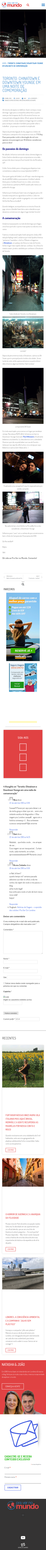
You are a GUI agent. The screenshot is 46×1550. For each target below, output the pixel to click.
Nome (6, 959)
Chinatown (8, 243)
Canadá (6, 100)
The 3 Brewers (28, 437)
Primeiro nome (11, 1477)
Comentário (8, 930)
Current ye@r (9, 1019)
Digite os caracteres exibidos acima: (17, 1000)
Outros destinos (14, 100)
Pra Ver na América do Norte (27, 100)
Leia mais (10, 1150)
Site (4, 977)
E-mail (6, 968)
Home (4, 63)
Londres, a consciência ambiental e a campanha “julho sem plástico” (23, 1320)
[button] (13, 1386)
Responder (13, 829)
